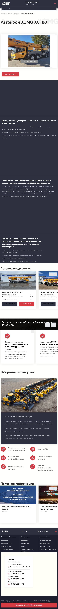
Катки (23, 546)
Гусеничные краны (45, 543)
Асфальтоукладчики (45, 540)
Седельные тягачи (6, 543)
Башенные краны (45, 537)
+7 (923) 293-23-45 (17, 584)
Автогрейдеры (25, 537)
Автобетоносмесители (7, 549)
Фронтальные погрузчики (8, 537)
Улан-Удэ (29, 4)
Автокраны (24, 540)
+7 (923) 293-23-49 (17, 579)
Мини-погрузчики (6, 546)
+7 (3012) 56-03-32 (32, 2)
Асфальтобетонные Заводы (48, 549)
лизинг (9, 303)
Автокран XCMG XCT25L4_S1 (12, 292)
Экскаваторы (25, 543)
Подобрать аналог (10, 74)
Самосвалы (4, 540)
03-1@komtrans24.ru (16, 564)
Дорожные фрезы (45, 546)
